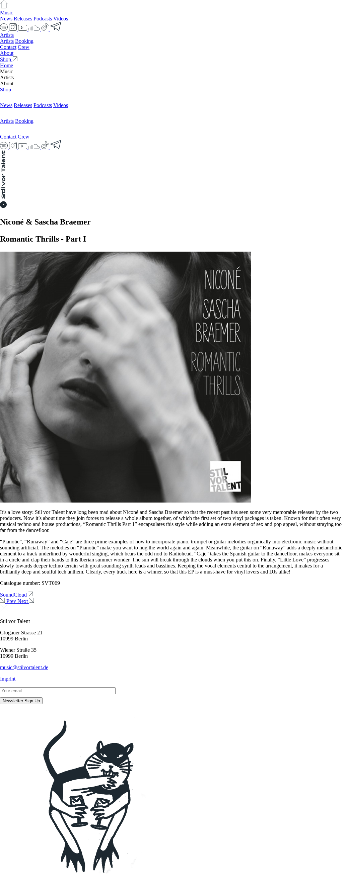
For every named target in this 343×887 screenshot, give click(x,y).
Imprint (7, 679)
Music (6, 12)
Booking (24, 41)
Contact (8, 47)
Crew (23, 47)
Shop (5, 89)
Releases (23, 18)
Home (6, 65)
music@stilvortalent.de (24, 667)
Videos (60, 18)
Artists (7, 35)
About (6, 53)
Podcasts (42, 18)
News (6, 18)
